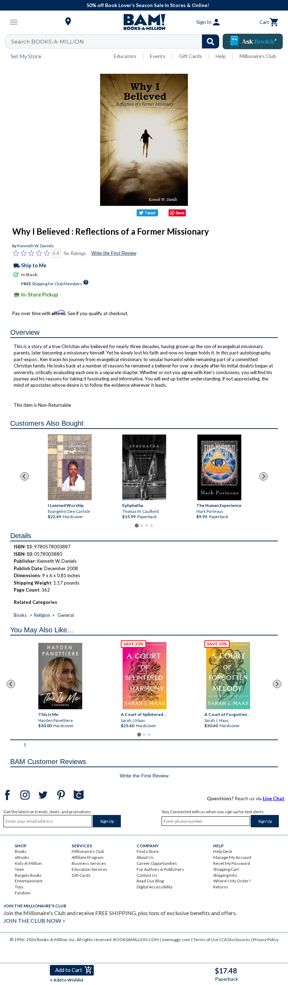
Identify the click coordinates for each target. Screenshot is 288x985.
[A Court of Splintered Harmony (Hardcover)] (145, 675)
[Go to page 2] (141, 525)
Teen (19, 869)
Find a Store (148, 851)
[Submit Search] (210, 41)
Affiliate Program (88, 857)
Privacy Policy (266, 939)
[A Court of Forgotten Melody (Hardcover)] (228, 675)
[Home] (144, 22)
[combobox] (117, 41)
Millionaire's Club (258, 56)
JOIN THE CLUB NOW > (34, 920)
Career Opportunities (157, 863)
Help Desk (222, 851)
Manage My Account (232, 857)
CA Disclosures (235, 939)
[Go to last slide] (24, 476)
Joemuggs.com (176, 939)
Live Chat (273, 798)
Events (157, 56)
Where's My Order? (231, 880)
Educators (125, 56)
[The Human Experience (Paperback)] (219, 467)
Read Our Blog (150, 880)
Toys (19, 886)
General (66, 615)
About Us (145, 857)
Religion (42, 615)
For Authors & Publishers (160, 869)
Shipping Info (225, 875)
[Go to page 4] (151, 525)
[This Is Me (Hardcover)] (61, 676)
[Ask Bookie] (253, 41)
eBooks (22, 857)
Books (20, 615)
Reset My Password (231, 863)
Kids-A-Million (28, 863)
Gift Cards (190, 56)
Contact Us (147, 875)
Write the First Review (113, 253)
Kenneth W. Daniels (35, 245)
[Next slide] (263, 476)
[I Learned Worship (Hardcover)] (69, 467)
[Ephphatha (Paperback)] (144, 467)
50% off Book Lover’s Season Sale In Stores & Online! (147, 5)
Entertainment (28, 880)
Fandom (23, 892)
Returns (220, 886)
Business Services (89, 863)
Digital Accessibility (154, 886)
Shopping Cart (226, 869)
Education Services (89, 869)
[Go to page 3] (146, 525)
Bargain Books (28, 875)
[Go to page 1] (136, 526)
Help (221, 56)
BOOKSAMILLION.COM (136, 939)
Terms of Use (205, 939)
